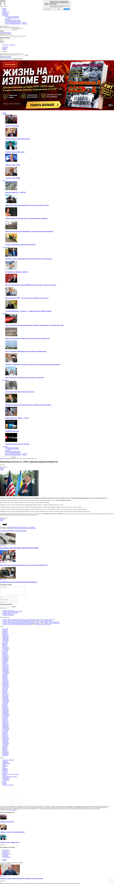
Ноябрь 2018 (5, 727)
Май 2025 (5, 645)
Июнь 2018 (5, 733)
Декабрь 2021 (6, 683)
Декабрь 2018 (6, 725)
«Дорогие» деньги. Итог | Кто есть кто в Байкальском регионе (17, 620)
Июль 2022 (5, 675)
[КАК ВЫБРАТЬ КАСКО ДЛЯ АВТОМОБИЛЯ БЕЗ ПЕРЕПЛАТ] (8, 578)
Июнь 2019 (5, 718)
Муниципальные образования (12, 16)
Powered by (46, 9)
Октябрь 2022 (6, 671)
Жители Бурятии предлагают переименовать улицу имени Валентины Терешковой (29, 231)
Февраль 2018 (6, 737)
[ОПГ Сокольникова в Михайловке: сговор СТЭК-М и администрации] (11, 348)
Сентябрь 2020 (6, 701)
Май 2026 (5, 632)
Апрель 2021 (5, 692)
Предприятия (6, 779)
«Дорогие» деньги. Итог (12, 125)
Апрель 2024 (5, 654)
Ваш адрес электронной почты (19, 36)
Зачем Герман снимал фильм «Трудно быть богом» (20, 391)
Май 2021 (5, 691)
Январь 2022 (5, 682)
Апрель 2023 (5, 664)
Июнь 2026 (5, 631)
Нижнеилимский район (13, 17)
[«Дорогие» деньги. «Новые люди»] (11, 149)
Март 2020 (5, 708)
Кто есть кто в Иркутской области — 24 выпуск (16, 22)
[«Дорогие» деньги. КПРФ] (11, 175)
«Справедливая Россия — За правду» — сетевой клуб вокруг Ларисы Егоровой (28, 311)
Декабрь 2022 (6, 669)
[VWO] (49, 9)
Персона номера (6, 777)
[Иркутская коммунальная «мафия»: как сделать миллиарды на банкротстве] (11, 335)
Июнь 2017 (5, 747)
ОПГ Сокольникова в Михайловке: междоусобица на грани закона (24, 377)
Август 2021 (5, 688)
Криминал (5, 13)
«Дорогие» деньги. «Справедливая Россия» (17, 138)
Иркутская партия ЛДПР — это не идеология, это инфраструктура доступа (27, 298)
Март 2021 (5, 693)
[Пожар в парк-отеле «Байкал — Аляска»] (11, 415)
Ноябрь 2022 (5, 670)
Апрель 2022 (5, 678)
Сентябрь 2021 (6, 686)
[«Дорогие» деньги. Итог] (11, 123)
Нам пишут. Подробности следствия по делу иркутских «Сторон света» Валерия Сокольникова (32, 364)
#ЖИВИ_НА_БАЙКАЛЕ (8, 760)
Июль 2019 (5, 717)
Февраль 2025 (6, 647)
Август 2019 (5, 716)
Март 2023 (5, 665)
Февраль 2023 (6, 666)
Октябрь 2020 (6, 699)
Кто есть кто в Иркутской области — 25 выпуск (16, 23)
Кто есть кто (3, 545)
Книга (4, 767)
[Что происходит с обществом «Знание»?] (11, 269)
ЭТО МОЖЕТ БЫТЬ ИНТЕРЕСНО (8, 530)
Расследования (6, 11)
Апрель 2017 (5, 749)
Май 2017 (5, 748)
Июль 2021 (5, 689)
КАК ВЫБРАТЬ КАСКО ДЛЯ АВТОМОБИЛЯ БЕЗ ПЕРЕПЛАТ (18, 582)
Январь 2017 (5, 753)
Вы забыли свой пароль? (5, 32)
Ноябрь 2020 (5, 698)
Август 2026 (5, 628)
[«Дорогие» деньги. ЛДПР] (11, 162)
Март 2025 (5, 646)
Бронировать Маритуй (8, 613)
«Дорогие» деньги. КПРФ (12, 178)
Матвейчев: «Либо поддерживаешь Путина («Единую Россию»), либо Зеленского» (28, 258)
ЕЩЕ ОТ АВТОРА (21, 530)
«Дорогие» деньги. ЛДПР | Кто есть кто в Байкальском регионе (17, 624)
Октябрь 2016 (6, 754)
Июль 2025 (5, 643)
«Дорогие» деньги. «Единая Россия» (43, 620)
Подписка (67, 8)
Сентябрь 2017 (6, 743)
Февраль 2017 (6, 752)
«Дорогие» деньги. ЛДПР (12, 165)
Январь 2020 (5, 710)
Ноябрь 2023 (5, 658)
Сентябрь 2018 (6, 729)
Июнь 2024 (5, 652)
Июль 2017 (5, 746)
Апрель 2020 (5, 707)
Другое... (5, 854)
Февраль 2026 (6, 635)
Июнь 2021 (5, 690)
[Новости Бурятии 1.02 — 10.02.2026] (11, 189)
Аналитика (5, 761)
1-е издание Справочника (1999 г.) (13, 21)
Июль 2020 (5, 703)
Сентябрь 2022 (6, 672)
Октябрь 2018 (6, 728)
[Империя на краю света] (11, 428)
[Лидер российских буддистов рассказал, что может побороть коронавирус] (11, 215)
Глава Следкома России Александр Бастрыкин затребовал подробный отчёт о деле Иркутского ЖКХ (34, 325)
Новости (5, 9)
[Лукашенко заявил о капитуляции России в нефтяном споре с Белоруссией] (10, 874)
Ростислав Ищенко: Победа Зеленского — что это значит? (22, 527)
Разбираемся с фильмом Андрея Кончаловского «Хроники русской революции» (28, 405)
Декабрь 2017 (6, 740)
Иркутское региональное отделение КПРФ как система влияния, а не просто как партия (30, 285)
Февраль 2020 (6, 709)
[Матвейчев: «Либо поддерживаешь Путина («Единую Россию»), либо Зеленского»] (11, 256)
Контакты (5, 48)
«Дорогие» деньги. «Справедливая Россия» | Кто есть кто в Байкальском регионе (21, 619)
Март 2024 (5, 656)
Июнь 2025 (5, 644)
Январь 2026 (5, 637)
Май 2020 (5, 705)
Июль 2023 (5, 660)
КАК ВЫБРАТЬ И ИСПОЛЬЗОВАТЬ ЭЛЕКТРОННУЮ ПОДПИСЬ (19, 548)
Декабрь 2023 (6, 657)
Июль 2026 (5, 629)
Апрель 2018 (5, 735)
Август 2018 (5, 730)
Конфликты (5, 769)
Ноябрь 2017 (5, 741)
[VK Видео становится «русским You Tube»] (11, 441)
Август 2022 (5, 673)
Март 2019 (5, 722)
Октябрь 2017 (6, 742)
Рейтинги (5, 782)
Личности (5, 773)
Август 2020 (5, 702)
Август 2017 (5, 744)
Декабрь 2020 (6, 697)
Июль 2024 (5, 651)
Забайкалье (5, 765)
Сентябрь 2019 (6, 715)
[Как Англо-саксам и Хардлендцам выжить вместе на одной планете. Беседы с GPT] (8, 561)
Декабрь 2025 (6, 638)
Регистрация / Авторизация (9, 44)
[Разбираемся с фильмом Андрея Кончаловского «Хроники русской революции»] (11, 402)
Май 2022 (5, 677)
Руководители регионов (8, 784)
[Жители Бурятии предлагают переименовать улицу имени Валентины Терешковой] (11, 228)
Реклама (4, 49)
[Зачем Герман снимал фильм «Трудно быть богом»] (11, 389)
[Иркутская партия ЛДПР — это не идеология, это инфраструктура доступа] (11, 295)
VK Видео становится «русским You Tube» (17, 444)
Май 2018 (5, 734)
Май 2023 (5, 663)
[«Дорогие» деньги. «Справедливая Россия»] (11, 136)
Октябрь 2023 (6, 659)
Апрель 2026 (5, 633)
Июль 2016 (5, 755)
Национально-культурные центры (13, 20)
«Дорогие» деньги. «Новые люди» (15, 152)
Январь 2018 (5, 738)
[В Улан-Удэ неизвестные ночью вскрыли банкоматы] (11, 242)
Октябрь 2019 (6, 714)
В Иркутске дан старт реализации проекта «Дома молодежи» (22, 528)
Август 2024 (5, 650)
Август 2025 (5, 641)
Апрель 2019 (5, 721)
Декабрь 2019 (6, 711)
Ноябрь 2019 (5, 712)
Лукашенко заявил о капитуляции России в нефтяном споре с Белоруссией (21, 878)
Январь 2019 (5, 724)
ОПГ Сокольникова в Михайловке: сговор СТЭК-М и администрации (25, 351)
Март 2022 (5, 679)
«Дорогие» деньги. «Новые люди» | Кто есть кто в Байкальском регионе (19, 621)
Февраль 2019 (6, 723)
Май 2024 (5, 653)
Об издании (5, 47)
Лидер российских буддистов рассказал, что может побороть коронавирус (26, 218)
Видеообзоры (6, 14)
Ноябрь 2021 (5, 684)
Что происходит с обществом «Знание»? (16, 272)
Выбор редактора (6, 763)
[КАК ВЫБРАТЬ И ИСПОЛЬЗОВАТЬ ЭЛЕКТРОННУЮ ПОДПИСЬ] (8, 544)
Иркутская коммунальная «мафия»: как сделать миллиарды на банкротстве (27, 338)
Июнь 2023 (5, 661)
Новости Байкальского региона (10, 776)
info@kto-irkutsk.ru (13, 809)
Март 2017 (5, 750)
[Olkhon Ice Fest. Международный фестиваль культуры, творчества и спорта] (11, 202)
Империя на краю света (12, 431)
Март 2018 (5, 736)
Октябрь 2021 (6, 685)
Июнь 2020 (5, 704)
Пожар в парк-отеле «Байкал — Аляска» (17, 418)
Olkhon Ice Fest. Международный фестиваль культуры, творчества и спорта (27, 205)
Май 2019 (5, 720)
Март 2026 (5, 634)
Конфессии (7, 19)
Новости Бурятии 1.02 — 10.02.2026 (15, 192)
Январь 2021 (5, 696)
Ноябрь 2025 (5, 639)
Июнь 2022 (5, 676)
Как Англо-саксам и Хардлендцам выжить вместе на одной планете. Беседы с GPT (24, 565)
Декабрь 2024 (6, 648)
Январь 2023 (5, 667)
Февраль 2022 (6, 680)
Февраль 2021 (6, 695)
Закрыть (59, 8)
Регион (4, 10)
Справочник (5, 15)
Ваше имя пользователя (17, 28)
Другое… (5, 764)
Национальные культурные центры (11, 774)
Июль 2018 (5, 731)
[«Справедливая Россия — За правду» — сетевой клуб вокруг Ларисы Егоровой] (11, 308)
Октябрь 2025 (6, 640)
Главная (4, 8)
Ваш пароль (15, 29)
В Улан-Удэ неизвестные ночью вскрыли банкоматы (20, 244)
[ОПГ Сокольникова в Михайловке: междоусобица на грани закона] (11, 375)
